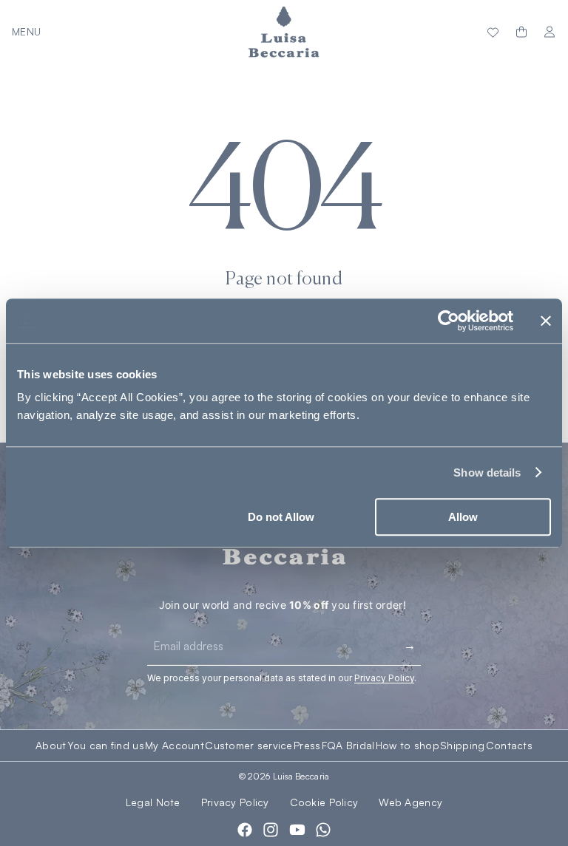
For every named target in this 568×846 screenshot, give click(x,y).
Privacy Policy (235, 802)
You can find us (105, 745)
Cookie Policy (324, 802)
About (51, 745)
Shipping (462, 745)
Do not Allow (281, 517)
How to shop (407, 745)
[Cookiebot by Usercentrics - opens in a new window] (448, 321)
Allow (463, 517)
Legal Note (153, 802)
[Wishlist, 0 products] (492, 31)
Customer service (248, 745)
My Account (174, 745)
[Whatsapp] (323, 830)
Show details (487, 472)
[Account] (549, 32)
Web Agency (410, 802)
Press (307, 745)
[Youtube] (297, 830)
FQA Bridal (348, 745)
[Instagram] (271, 830)
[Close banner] (546, 320)
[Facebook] (245, 830)
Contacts (509, 745)
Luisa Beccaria (301, 776)
